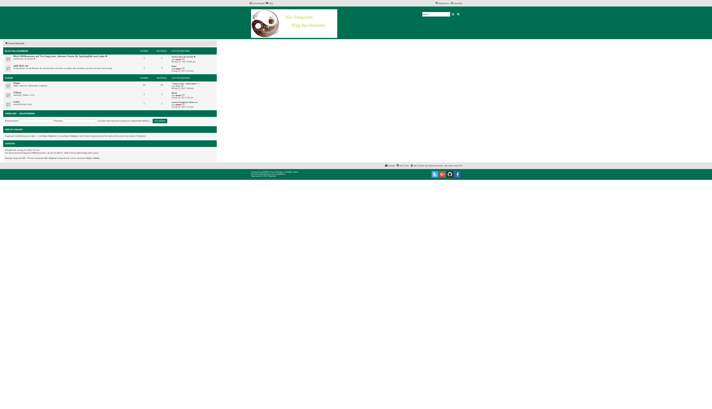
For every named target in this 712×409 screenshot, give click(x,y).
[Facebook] (457, 174)
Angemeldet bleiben (140, 121)
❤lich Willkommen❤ (16, 51)
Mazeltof (272, 176)
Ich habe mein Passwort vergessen (114, 121)
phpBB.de (281, 174)
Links (16, 101)
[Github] (449, 174)
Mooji (174, 93)
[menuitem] (269, 3)
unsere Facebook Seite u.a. (185, 102)
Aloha (177, 86)
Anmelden (11, 113)
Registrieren (27, 113)
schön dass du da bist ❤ (183, 57)
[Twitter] (435, 174)
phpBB (265, 172)
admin (178, 59)
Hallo (174, 66)
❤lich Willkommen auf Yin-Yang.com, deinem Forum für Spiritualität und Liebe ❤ (60, 56)
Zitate (16, 83)
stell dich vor (20, 65)
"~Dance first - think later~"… (186, 84)
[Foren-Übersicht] (294, 22)
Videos (17, 92)
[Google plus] (442, 174)
